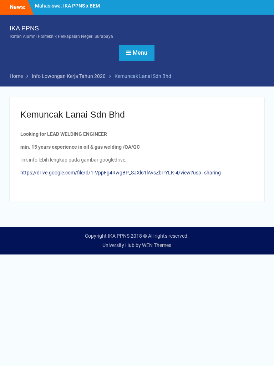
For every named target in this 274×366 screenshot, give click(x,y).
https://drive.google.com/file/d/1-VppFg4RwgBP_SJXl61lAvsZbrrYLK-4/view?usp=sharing (120, 172)
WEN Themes (156, 245)
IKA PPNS (24, 28)
